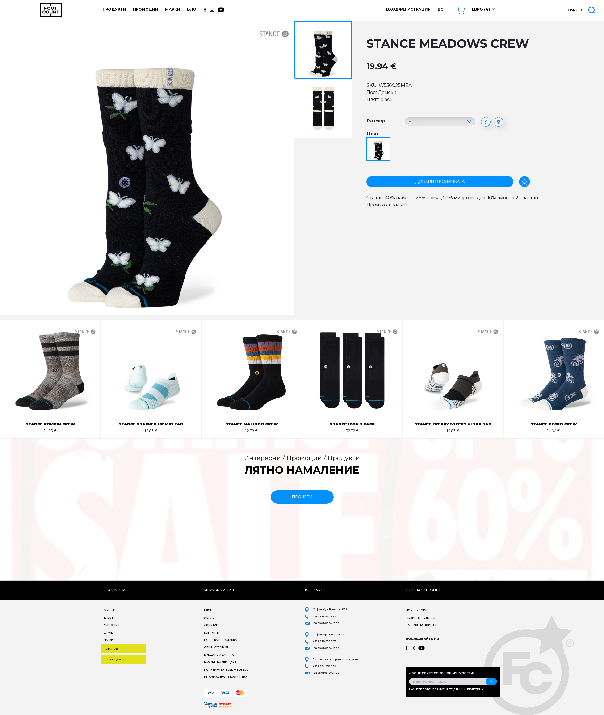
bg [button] (441, 9)
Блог (193, 9)
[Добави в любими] (524, 181)
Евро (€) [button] (481, 9)
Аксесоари (112, 625)
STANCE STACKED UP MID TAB (151, 424)
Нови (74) (111, 648)
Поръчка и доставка (220, 640)
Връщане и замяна (219, 654)
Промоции (145, 9)
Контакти (211, 632)
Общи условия (216, 647)
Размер (376, 121)
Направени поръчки (422, 625)
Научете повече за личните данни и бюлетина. (446, 689)
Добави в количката (440, 181)
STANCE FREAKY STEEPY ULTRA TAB (452, 424)
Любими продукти (420, 617)
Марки (172, 9)
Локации (211, 625)
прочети (302, 496)
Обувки (109, 610)
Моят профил (416, 610)
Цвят (372, 134)
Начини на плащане (220, 662)
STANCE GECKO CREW (553, 424)
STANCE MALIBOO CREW (251, 424)
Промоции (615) (115, 659)
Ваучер (109, 632)
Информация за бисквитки (225, 677)
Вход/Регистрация (408, 9)
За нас (209, 617)
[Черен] (378, 149)
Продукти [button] (114, 9)
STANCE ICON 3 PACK (352, 424)
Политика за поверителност (227, 669)
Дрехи (108, 617)
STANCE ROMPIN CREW (50, 424)
